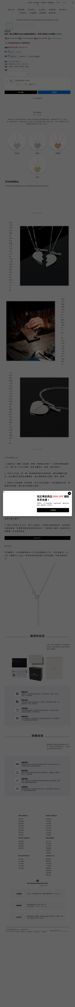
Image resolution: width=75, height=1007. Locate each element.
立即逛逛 (53, 510)
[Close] (69, 493)
